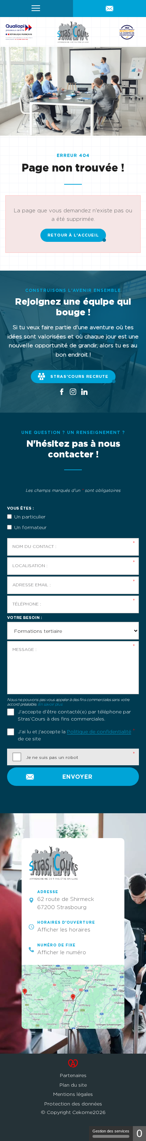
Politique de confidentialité (99, 731)
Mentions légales (73, 1094)
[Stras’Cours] (73, 32)
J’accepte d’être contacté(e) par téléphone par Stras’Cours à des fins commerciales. (74, 715)
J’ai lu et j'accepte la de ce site (74, 735)
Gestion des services (110, 1131)
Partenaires (73, 1075)
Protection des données (73, 1103)
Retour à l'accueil (73, 235)
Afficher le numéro (61, 952)
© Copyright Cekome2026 (73, 1112)
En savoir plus (50, 704)
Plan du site (73, 1084)
